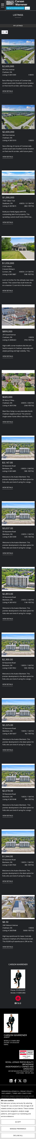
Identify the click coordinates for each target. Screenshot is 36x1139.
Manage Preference (18, 1129)
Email (6, 1045)
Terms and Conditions (21, 1093)
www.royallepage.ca (10, 1091)
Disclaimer (6, 1093)
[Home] (10, 3)
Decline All (18, 1135)
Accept (18, 1122)
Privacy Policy (19, 1116)
